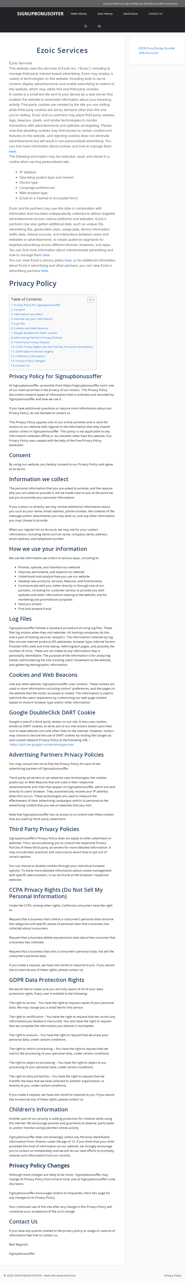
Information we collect (28, 314)
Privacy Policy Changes (30, 361)
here (12, 151)
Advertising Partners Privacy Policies (38, 337)
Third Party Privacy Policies (32, 342)
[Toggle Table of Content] (89, 300)
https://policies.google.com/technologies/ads (42, 744)
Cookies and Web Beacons (31, 328)
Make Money (79, 13)
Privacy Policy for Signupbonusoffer (37, 305)
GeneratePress (66, 1275)
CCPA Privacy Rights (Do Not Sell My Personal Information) (54, 346)
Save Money (105, 13)
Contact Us (155, 13)
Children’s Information (30, 356)
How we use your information (33, 319)
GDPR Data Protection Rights (34, 351)
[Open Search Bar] (85, 26)
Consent (19, 309)
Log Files (19, 323)
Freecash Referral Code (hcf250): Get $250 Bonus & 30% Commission (140, 3)
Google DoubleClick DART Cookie (35, 333)
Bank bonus (131, 13)
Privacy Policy (172, 1275)
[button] (99, 26)
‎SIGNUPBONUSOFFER (40, 13)
